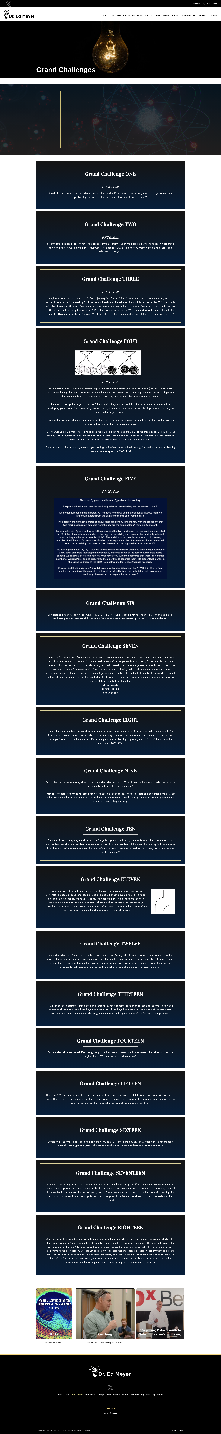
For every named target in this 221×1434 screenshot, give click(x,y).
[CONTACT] (110, 1402)
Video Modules (137, 15)
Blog (195, 15)
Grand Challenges (123, 15)
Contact (214, 15)
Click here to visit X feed (24, 3)
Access (181, 1430)
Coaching (166, 15)
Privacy (174, 1430)
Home (105, 15)
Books (111, 15)
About (158, 15)
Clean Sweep (204, 15)
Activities (175, 15)
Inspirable (87, 1430)
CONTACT (110, 1408)
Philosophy (149, 15)
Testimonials (186, 15)
